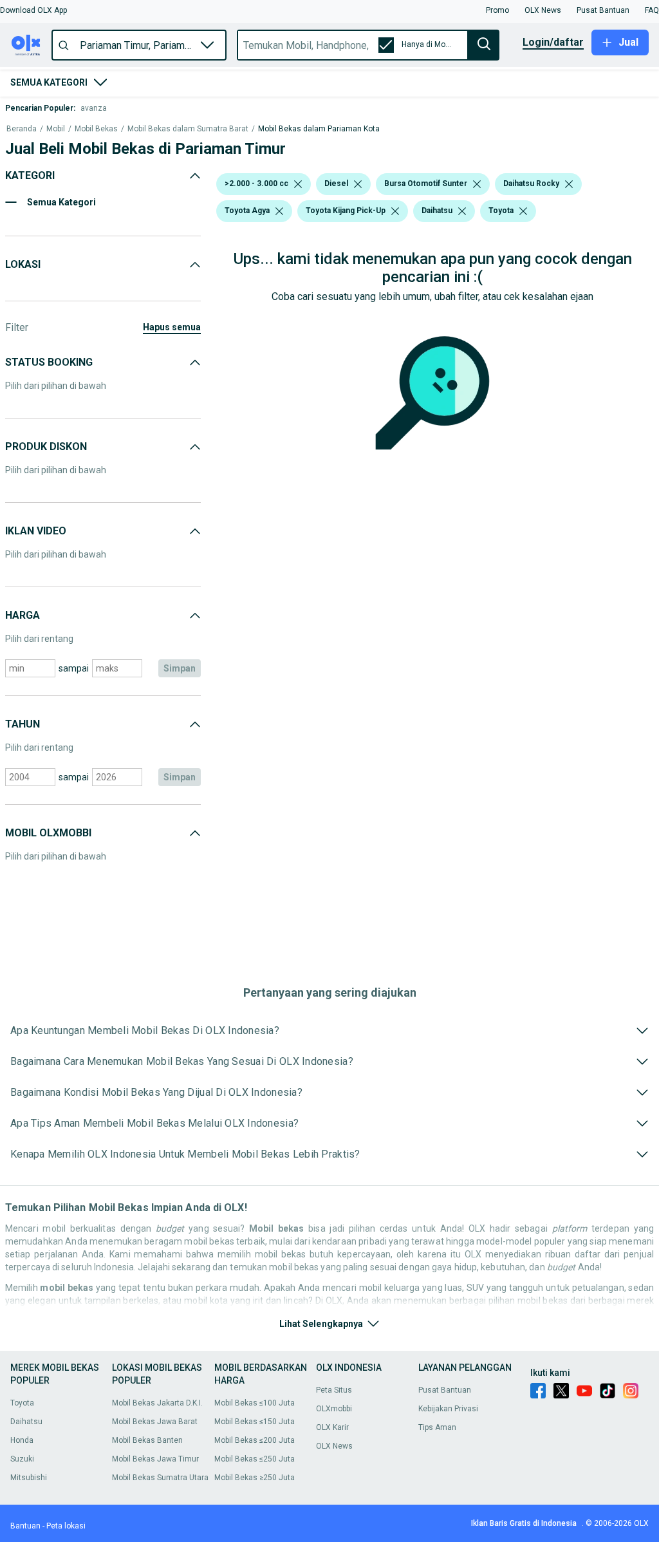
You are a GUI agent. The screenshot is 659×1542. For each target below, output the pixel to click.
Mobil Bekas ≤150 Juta (254, 1421)
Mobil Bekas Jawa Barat (155, 1421)
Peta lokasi (66, 1525)
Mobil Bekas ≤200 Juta (254, 1440)
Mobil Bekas (96, 129)
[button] (33, 10)
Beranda (21, 129)
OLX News (334, 1446)
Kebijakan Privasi (448, 1408)
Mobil (55, 129)
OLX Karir (332, 1427)
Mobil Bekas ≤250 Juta (254, 1458)
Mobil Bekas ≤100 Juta (254, 1402)
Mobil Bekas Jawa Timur (155, 1458)
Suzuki (22, 1458)
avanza (93, 108)
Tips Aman (437, 1427)
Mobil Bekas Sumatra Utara (160, 1477)
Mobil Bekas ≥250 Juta (254, 1477)
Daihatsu (26, 1421)
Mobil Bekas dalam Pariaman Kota (319, 129)
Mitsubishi (28, 1477)
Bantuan (25, 1525)
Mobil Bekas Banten (147, 1440)
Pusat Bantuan (444, 1390)
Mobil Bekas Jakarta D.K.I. (157, 1402)
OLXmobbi (334, 1408)
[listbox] (297, 184)
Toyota (22, 1402)
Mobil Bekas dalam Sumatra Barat (187, 129)
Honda (21, 1440)
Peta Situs (334, 1390)
